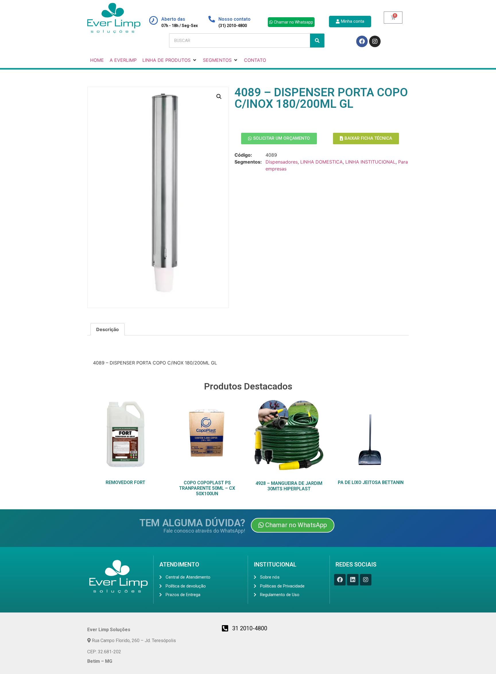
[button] (219, 96)
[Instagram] (375, 41)
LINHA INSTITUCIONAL (370, 162)
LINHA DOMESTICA (321, 162)
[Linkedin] (353, 579)
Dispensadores (282, 162)
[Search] (317, 40)
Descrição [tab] (107, 329)
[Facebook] (362, 41)
